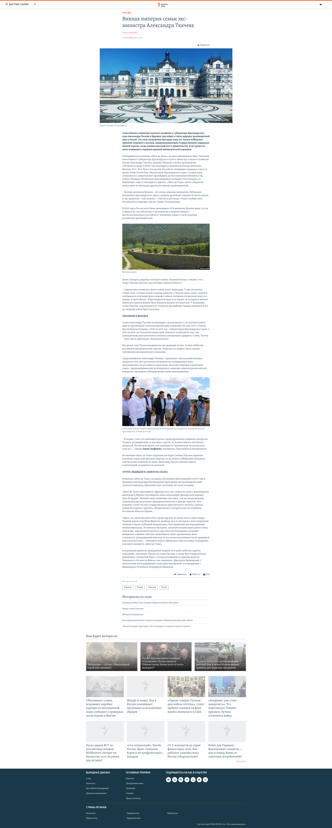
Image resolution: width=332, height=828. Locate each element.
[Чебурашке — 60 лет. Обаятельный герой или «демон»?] (111, 656)
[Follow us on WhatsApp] (193, 779)
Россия (126, 13)
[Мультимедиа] (321, 4)
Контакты (90, 783)
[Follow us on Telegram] (186, 779)
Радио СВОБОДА (129, 33)
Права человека (133, 798)
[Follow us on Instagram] (174, 779)
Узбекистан (172, 813)
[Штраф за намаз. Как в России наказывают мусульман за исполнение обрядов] (145, 686)
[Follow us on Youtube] (168, 779)
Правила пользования (96, 793)
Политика (130, 788)
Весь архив (241, 761)
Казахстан (91, 813)
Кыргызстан (91, 818)
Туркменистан (133, 818)
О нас (88, 779)
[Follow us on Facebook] (180, 779)
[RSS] (205, 779)
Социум (129, 793)
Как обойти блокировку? (97, 788)
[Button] (203, 45)
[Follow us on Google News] (199, 779)
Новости (130, 779)
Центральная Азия (134, 783)
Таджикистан (133, 813)
